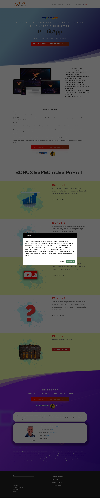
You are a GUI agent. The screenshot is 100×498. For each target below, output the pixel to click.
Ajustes (62, 261)
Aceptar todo (70, 261)
